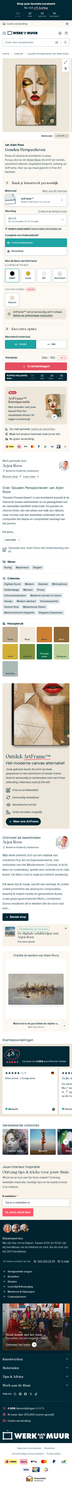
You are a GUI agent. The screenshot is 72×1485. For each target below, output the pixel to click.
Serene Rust (11, 607)
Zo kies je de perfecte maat (52, 211)
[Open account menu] (60, 33)
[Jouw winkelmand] (66, 33)
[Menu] (4, 33)
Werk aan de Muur (17, 1385)
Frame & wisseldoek (22, 242)
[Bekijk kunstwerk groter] (65, 62)
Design (8, 601)
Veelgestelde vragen (20, 1271)
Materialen (11, 1368)
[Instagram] (15, 1394)
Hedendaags (11, 589)
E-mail (65, 1261)
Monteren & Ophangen (21, 1291)
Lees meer (29, 476)
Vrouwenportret (49, 601)
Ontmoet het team (18, 1344)
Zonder (23, 344)
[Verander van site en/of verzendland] (67, 24)
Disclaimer (49, 1448)
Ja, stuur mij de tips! (18, 1212)
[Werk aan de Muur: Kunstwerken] (67, 1359)
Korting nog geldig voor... (37, 377)
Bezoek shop (10, 476)
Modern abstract (26, 601)
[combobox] (28, 42)
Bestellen (13, 1276)
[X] (31, 1394)
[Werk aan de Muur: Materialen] (67, 1367)
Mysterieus (22, 567)
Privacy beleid (53, 1453)
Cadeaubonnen (17, 1296)
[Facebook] (25, 1394)
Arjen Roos (17, 145)
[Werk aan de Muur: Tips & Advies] (67, 1376)
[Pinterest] (20, 1394)
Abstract (43, 584)
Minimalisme (59, 584)
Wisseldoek (17, 251)
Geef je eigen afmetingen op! (34, 228)
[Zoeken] (65, 42)
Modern (29, 584)
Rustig (8, 567)
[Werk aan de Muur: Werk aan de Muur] (67, 1385)
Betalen (12, 1281)
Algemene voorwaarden (29, 1448)
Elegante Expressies (51, 612)
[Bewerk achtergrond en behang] (65, 68)
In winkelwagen (39, 366)
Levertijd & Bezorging (20, 1286)
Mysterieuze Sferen (34, 607)
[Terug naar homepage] (23, 32)
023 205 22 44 (46, 1261)
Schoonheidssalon (15, 595)
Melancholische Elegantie (19, 612)
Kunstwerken (13, 1359)
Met (54, 344)
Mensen (28, 589)
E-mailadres (10, 1196)
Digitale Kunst (12, 584)
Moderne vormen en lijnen (45, 595)
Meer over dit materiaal (54, 190)
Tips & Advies (13, 1376)
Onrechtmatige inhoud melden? (28, 1453)
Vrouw (40, 589)
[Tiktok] (36, 1394)
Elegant (37, 567)
